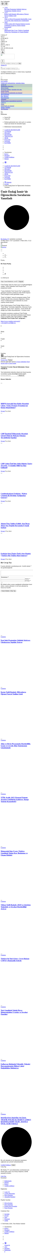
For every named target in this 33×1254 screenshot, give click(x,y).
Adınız (27, 579)
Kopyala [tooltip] (21, 281)
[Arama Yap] (1, 67)
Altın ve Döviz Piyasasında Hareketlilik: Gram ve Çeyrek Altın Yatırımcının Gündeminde (16, 746)
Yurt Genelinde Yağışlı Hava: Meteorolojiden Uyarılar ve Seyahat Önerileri (14, 1012)
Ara (20, 63)
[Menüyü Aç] (2, 61)
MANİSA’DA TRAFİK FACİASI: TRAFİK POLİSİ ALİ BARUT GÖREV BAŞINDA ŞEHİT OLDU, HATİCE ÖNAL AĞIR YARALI (16, 1121)
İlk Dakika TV (5, 239)
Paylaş (10, 360)
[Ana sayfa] (5, 163)
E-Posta (28, 581)
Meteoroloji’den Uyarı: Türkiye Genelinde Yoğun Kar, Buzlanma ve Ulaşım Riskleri (14, 853)
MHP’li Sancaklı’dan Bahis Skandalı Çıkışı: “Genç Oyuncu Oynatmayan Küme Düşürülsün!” (15, 406)
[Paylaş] (5, 274)
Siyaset (3, 411)
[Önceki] (2, 3)
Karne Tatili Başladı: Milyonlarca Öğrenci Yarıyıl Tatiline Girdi (13, 693)
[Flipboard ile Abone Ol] (3, 247)
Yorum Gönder (5, 591)
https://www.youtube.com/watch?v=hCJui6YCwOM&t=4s (10, 322)
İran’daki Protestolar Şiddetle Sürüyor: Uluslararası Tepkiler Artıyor (15, 641)
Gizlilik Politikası (6, 1165)
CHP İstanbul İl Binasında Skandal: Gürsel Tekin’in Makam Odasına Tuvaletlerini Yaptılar (14, 436)
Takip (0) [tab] (7, 119)
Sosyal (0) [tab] (7, 117)
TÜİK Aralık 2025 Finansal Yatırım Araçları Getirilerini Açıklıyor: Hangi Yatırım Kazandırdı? (15, 799)
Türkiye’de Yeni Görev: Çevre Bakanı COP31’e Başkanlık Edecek (15, 960)
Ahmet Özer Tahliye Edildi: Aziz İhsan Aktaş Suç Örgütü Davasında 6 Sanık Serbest (15, 526)
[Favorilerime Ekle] (1, 413)
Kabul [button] (13, 1165)
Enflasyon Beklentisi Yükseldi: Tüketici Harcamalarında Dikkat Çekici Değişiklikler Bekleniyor (15, 1066)
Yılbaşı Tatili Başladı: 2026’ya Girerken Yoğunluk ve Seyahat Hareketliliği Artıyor (16, 907)
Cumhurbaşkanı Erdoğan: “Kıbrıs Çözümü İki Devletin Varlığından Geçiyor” (14, 496)
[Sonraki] (6, 3)
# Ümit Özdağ (12, 363)
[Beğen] (1, 249)
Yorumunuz (5, 577)
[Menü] (3, 52)
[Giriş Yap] (1, 111)
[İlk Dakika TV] (7, 58)
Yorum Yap (4, 360)
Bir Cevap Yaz (6, 563)
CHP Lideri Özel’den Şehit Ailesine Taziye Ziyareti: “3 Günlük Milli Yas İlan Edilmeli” (16, 466)
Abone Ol (4, 65)
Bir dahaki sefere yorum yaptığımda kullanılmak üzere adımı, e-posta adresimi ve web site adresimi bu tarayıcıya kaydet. (16, 586)
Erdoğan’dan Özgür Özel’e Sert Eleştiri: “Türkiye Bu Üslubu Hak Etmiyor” (16, 555)
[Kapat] (1, 78)
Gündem (3, 637)
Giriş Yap (13, 591)
